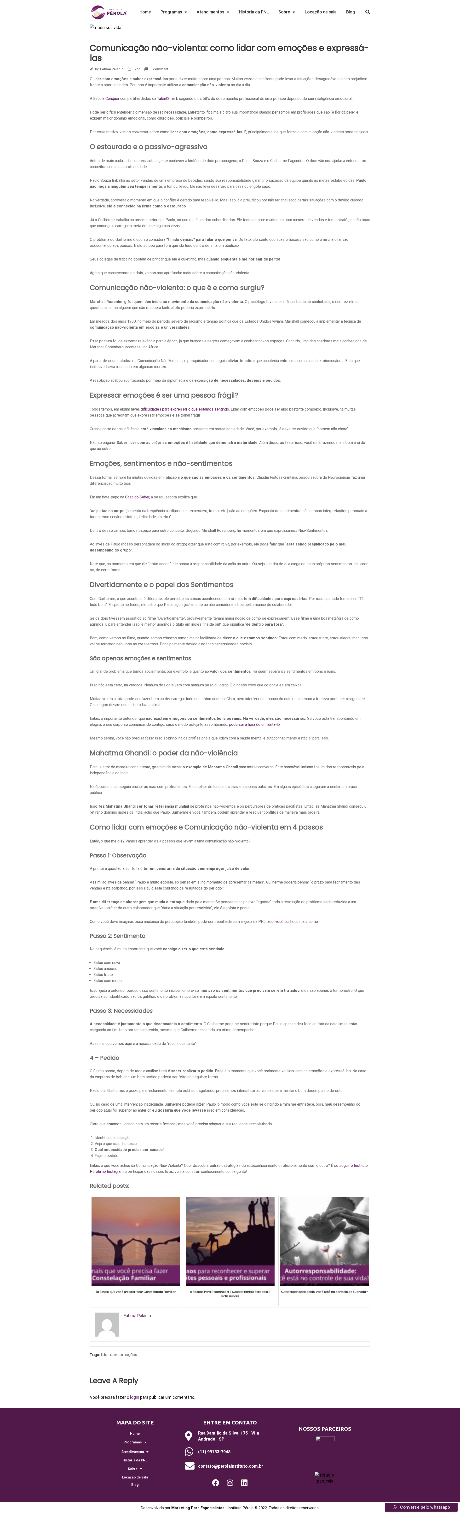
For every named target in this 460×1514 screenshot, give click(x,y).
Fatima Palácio (112, 69)
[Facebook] (215, 1483)
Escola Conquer (106, 98)
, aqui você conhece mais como (292, 921)
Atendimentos (210, 11)
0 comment (159, 69)
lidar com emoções (119, 1354)
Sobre (284, 11)
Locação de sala (321, 11)
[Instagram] (230, 1483)
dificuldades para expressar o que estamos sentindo (185, 409)
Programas (171, 11)
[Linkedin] (244, 1483)
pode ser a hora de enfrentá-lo (254, 724)
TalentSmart (167, 98)
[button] (368, 12)
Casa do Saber (137, 497)
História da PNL (254, 11)
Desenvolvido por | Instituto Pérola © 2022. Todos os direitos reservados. (230, 1508)
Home (145, 11)
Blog (350, 11)
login (134, 1397)
